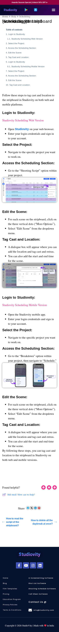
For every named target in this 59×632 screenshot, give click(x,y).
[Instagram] (33, 565)
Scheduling (24, 16)
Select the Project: (16, 43)
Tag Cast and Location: (18, 57)
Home (5, 16)
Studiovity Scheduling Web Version (27, 39)
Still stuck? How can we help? (21, 494)
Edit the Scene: (15, 52)
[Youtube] (26, 565)
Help (13, 16)
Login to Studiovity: (16, 34)
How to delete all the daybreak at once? (42, 522)
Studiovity (22, 129)
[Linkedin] (40, 565)
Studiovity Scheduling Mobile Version (28, 66)
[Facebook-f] (19, 565)
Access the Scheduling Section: (22, 48)
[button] (53, 10)
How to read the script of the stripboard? (14, 522)
